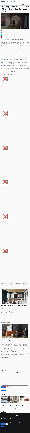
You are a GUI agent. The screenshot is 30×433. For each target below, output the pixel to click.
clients (24, 53)
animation (22, 317)
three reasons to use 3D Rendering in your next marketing (13, 359)
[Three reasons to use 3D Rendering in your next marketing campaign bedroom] (15, 162)
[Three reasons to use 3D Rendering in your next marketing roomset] (15, 265)
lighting (27, 63)
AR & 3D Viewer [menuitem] (18, 421)
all (21, 307)
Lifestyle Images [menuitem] (18, 422)
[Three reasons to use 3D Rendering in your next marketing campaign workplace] (15, 230)
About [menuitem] (13, 417)
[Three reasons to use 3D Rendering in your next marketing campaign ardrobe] (15, 93)
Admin (2, 11)
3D (6, 59)
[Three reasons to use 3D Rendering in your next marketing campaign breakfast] (15, 196)
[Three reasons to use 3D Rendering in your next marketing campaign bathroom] (15, 127)
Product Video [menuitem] (18, 420)
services (24, 287)
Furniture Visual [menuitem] (18, 417)
